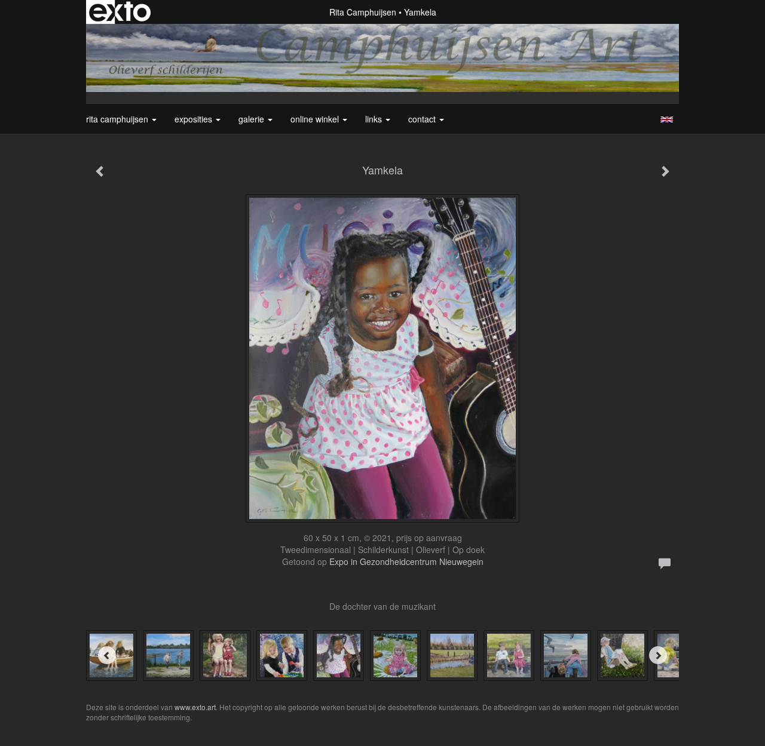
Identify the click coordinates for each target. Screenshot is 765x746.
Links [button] (374, 119)
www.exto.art (195, 707)
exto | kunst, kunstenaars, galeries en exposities (120, 12)
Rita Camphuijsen (362, 12)
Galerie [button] (252, 119)
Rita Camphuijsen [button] (118, 119)
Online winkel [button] (315, 119)
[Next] (658, 655)
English (667, 119)
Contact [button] (423, 119)
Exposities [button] (195, 119)
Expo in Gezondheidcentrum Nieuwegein (406, 561)
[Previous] (107, 655)
